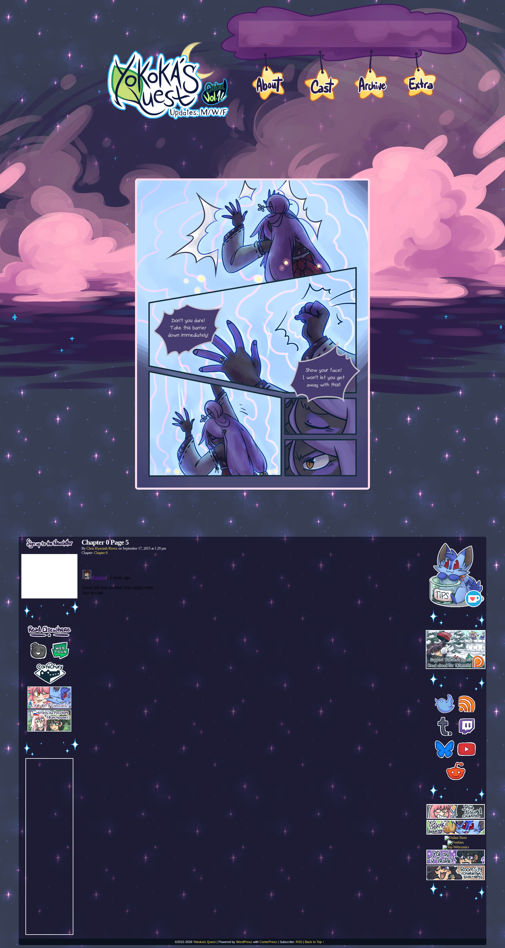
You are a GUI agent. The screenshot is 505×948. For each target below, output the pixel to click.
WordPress (244, 942)
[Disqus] (252, 640)
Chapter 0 (101, 553)
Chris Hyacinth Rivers (102, 548)
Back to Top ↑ (314, 942)
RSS (299, 942)
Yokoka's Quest (204, 942)
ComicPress (268, 942)
